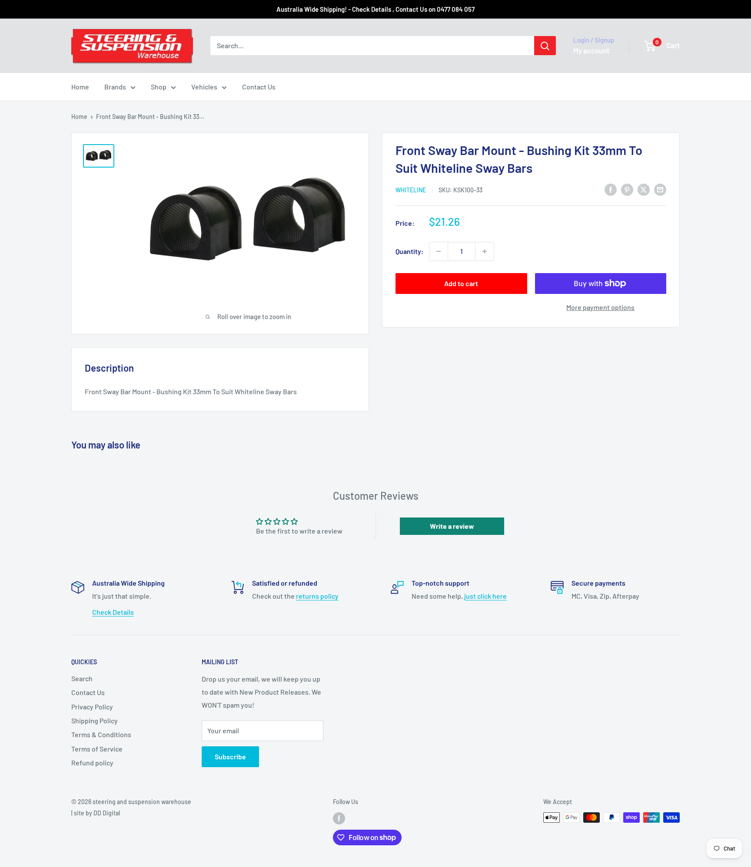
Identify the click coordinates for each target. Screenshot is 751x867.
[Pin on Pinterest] (627, 189)
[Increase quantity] (484, 251)
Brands (115, 86)
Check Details (113, 612)
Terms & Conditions (101, 734)
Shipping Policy (94, 720)
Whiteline (410, 190)
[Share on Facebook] (611, 189)
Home (80, 86)
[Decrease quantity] (438, 251)
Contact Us (259, 86)
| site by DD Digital (95, 813)
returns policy (317, 596)
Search (82, 678)
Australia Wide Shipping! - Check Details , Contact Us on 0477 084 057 (375, 9)
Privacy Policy (92, 706)
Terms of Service (97, 749)
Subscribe (230, 756)
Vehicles (204, 86)
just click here (485, 596)
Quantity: (409, 251)
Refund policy (92, 762)
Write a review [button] (452, 526)
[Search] (545, 45)
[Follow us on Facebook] (339, 818)
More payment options (600, 307)
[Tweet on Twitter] (644, 189)
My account (591, 50)
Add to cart (461, 283)
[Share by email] (660, 189)
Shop (158, 86)
